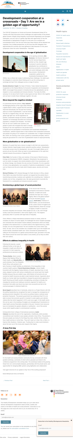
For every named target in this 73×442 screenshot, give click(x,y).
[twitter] (63, 20)
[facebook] (58, 24)
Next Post (46, 380)
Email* (40, 425)
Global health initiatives (63, 43)
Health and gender (61, 72)
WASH (58, 67)
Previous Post (7, 380)
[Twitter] (6, 395)
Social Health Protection (63, 108)
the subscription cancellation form (19, 428)
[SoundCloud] (11, 395)
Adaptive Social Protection (63, 105)
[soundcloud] (68, 20)
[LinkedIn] (15, 395)
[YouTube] (20, 395)
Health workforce (61, 75)
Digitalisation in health (62, 69)
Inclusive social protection (63, 102)
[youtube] (58, 20)
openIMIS (58, 110)
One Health (59, 40)
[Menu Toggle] (25, 11)
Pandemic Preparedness (63, 46)
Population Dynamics (62, 54)
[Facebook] (2, 395)
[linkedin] (63, 24)
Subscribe (43, 433)
